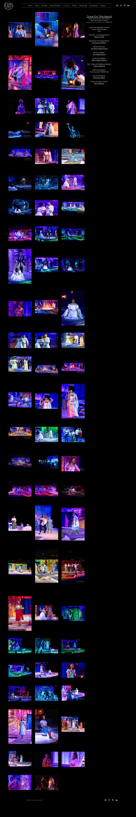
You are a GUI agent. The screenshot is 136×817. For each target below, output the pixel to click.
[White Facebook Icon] (121, 5)
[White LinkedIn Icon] (128, 5)
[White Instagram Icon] (117, 5)
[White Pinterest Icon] (125, 5)
